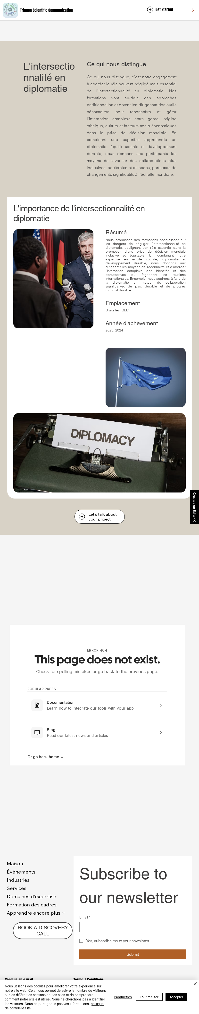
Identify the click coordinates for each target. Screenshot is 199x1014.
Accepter (176, 996)
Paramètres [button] (123, 996)
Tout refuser (149, 996)
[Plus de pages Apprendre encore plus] (63, 913)
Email (84, 917)
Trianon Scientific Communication (46, 10)
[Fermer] (195, 984)
